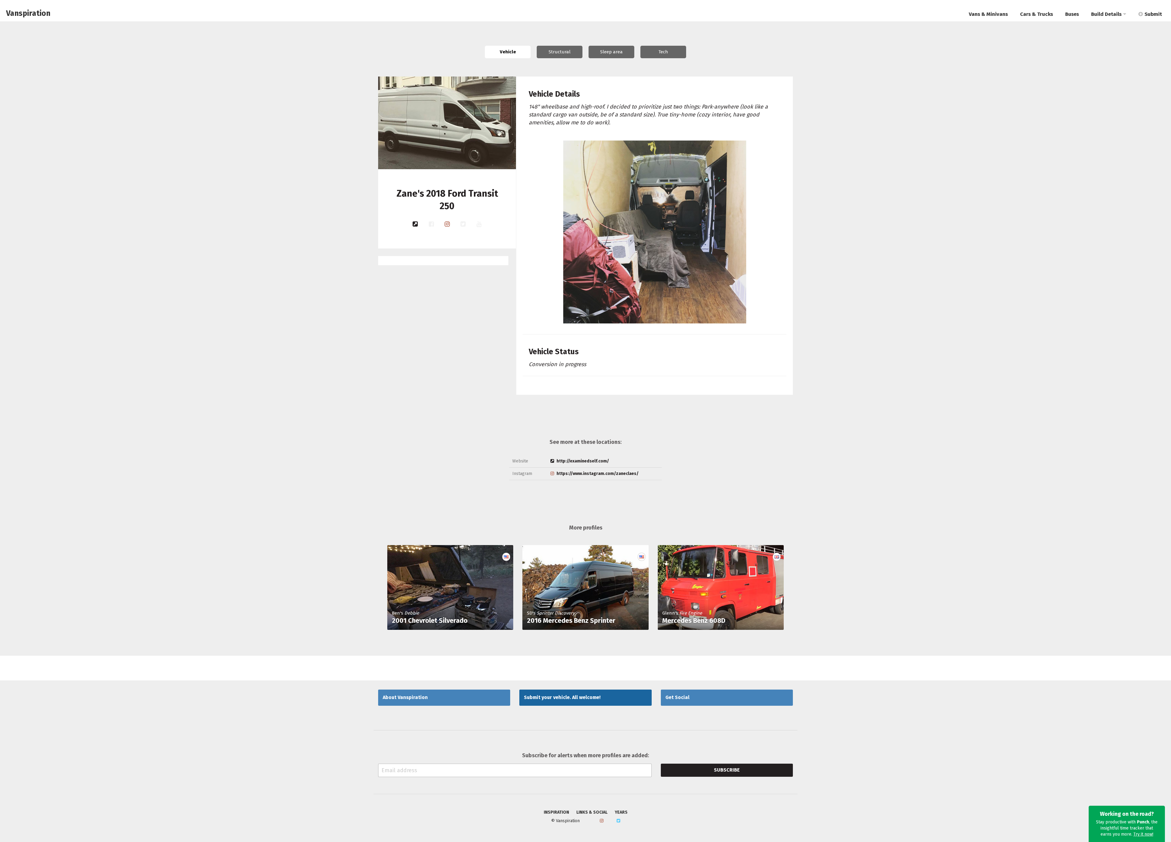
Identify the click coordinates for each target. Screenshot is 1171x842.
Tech (663, 52)
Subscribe (727, 770)
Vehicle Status (554, 351)
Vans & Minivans (988, 14)
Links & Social (591, 812)
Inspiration (556, 812)
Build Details (1106, 14)
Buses (1072, 14)
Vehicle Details (554, 94)
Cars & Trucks (1036, 14)
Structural (560, 52)
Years (621, 812)
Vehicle (508, 52)
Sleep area (611, 52)
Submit (1153, 14)
